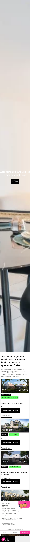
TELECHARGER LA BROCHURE (10, 410)
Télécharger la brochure (10, 442)
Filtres (16, 181)
